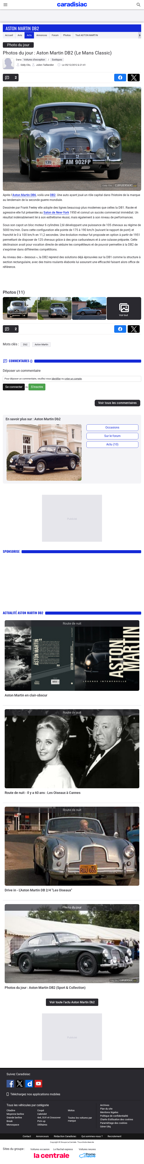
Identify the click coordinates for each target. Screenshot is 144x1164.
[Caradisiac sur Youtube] (38, 1084)
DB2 (53, 195)
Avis (20, 35)
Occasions (112, 427)
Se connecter (13, 387)
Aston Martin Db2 (22, 28)
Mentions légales (109, 1112)
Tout (86, 35)
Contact (27, 1136)
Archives (104, 1105)
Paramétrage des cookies (113, 1123)
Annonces (41, 35)
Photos (67, 35)
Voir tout (123, 315)
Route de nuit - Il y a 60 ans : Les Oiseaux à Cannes (42, 793)
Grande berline (14, 1117)
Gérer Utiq (105, 1126)
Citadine (11, 1110)
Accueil (9, 35)
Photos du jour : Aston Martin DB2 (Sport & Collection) (45, 988)
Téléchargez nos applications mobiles (35, 1094)
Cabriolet (42, 1114)
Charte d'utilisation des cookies (116, 1119)
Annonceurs (42, 1136)
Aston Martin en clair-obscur (26, 695)
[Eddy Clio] (8, 68)
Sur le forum (112, 436)
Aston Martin (41, 344)
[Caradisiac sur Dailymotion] (29, 1084)
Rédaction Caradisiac (65, 1136)
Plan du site (106, 1108)
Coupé (40, 1110)
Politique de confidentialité (114, 1115)
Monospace (13, 1124)
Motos (71, 1110)
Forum (55, 35)
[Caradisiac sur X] (20, 1084)
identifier (56, 378)
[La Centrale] (51, 1159)
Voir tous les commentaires (117, 403)
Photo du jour (18, 45)
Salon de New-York (56, 212)
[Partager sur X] (134, 76)
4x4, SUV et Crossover (49, 1117)
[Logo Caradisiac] (72, 7)
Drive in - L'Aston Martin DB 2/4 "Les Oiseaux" (38, 890)
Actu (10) (112, 444)
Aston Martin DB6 (24, 195)
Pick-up (41, 1121)
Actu (29, 35)
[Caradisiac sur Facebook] (11, 1084)
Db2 (25, 344)
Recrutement (114, 1136)
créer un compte (73, 378)
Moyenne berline (15, 1114)
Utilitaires (42, 1124)
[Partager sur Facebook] (121, 76)
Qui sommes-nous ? (92, 1136)
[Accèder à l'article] (72, 655)
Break (10, 1121)
